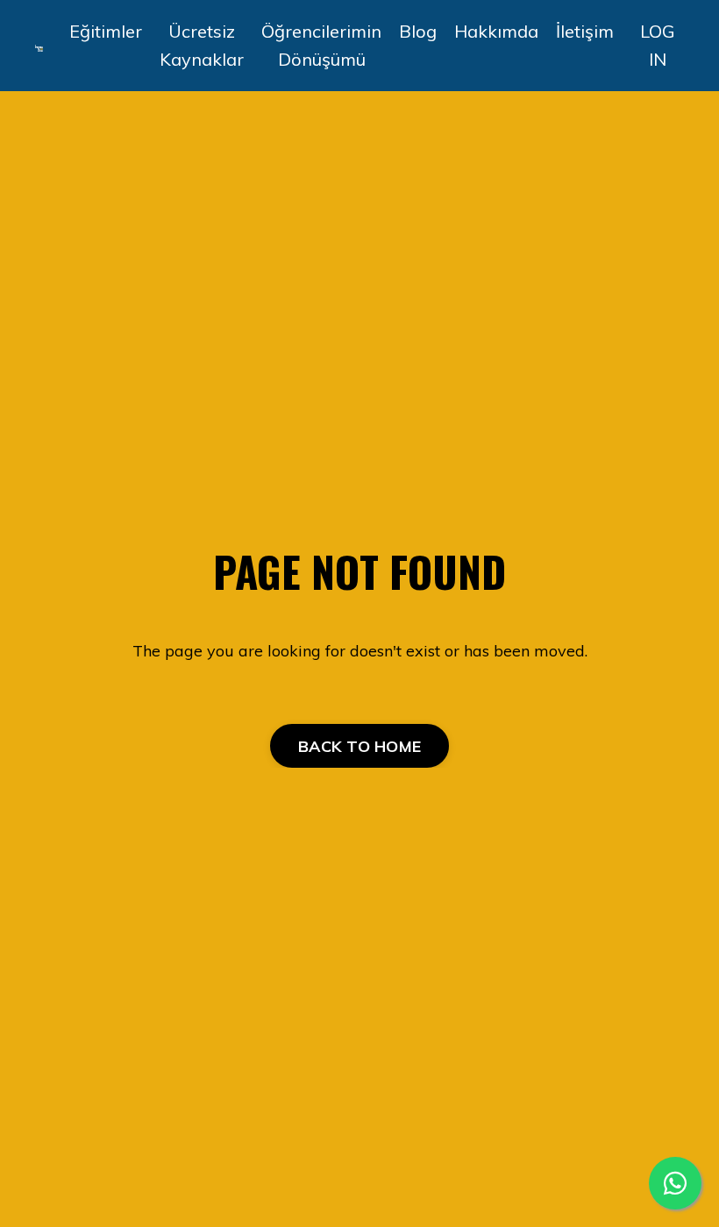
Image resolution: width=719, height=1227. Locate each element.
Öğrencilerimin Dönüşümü (321, 45)
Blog (418, 31)
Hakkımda (496, 31)
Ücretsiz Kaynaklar (202, 45)
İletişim (585, 31)
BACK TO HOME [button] (359, 746)
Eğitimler (105, 31)
